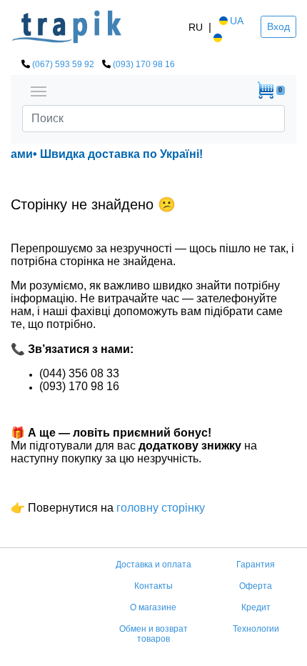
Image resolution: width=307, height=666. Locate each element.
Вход (278, 26)
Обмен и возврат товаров (153, 634)
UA (236, 20)
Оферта (255, 586)
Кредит (256, 607)
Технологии (256, 629)
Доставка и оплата (153, 565)
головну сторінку (159, 508)
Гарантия (255, 565)
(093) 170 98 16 (144, 64)
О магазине (153, 607)
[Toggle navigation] (38, 90)
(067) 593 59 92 (63, 64)
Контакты (153, 586)
